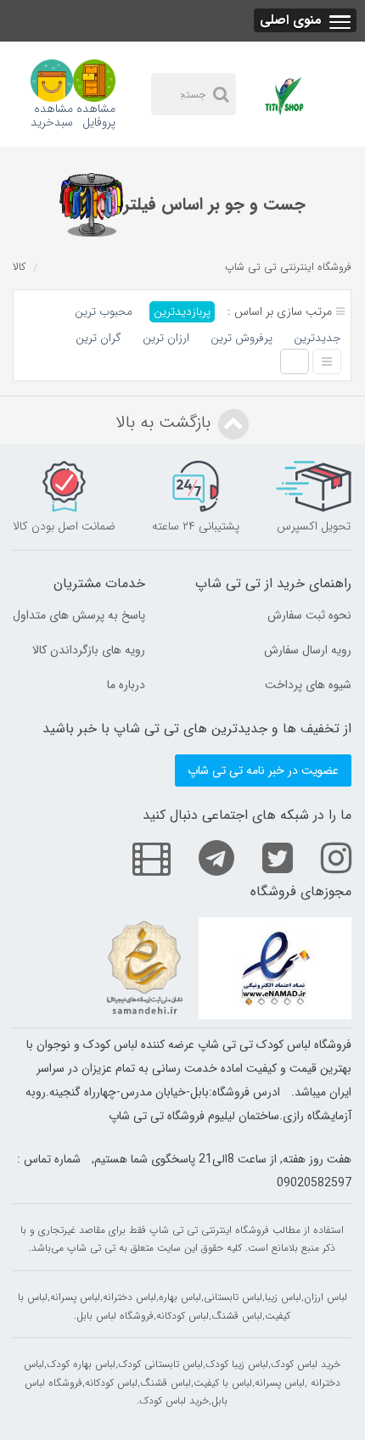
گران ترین (98, 338)
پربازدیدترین (182, 312)
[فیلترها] (91, 205)
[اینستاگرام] (323, 857)
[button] (305, 20)
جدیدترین (317, 338)
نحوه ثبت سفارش (309, 615)
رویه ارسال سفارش (307, 650)
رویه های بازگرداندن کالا (88, 650)
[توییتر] (265, 857)
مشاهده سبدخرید (52, 114)
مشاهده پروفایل (95, 114)
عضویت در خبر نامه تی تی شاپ (263, 770)
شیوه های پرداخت (308, 684)
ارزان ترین (166, 338)
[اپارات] (139, 857)
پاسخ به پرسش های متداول (79, 615)
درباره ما (126, 684)
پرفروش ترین (241, 338)
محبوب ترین (103, 312)
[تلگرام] (203, 857)
